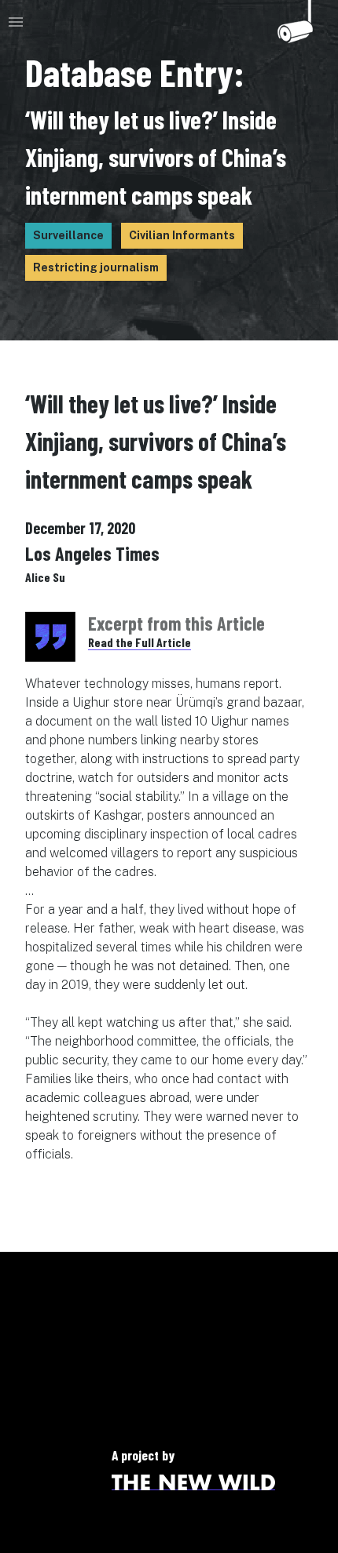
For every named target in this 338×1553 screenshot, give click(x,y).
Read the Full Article (139, 642)
